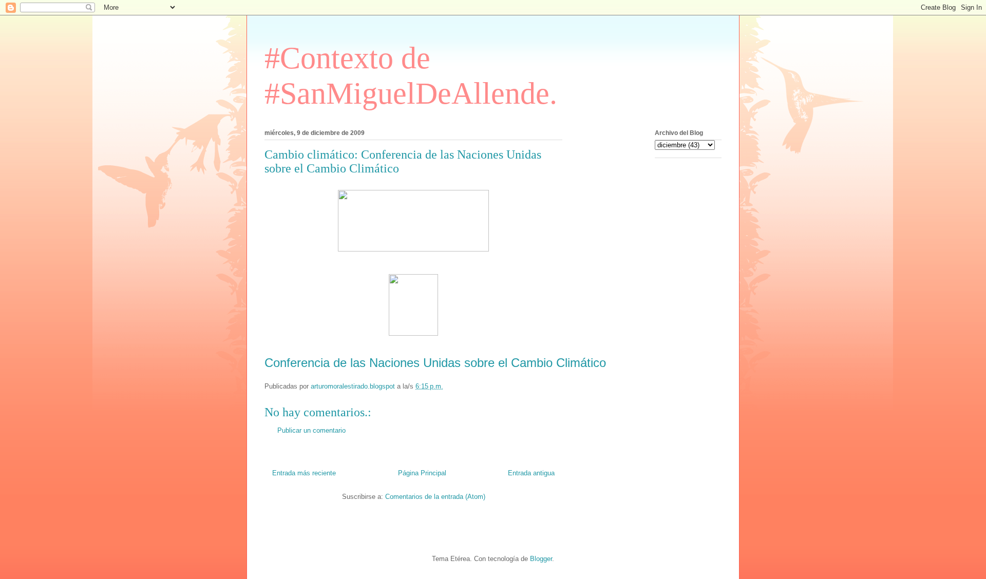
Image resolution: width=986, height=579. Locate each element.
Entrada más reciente (304, 473)
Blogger (541, 559)
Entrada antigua (531, 473)
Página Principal (422, 473)
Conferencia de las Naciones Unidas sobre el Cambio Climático (435, 363)
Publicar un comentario (311, 430)
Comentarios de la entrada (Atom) (435, 496)
